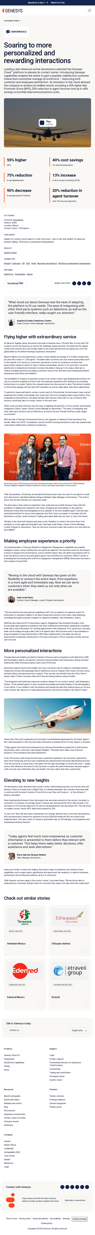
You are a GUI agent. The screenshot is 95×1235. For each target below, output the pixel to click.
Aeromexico (18, 220)
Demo (6, 1070)
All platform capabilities (14, 1062)
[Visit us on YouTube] (82, 1187)
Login (51, 1055)
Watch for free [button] (58, 2)
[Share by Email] (89, 283)
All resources (9, 1110)
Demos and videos (12, 1099)
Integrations (9, 1059)
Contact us (14, 1030)
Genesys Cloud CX (11, 1055)
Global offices (10, 1145)
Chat (28, 263)
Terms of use (11, 1218)
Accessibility (55, 1218)
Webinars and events (13, 1103)
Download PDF (15, 283)
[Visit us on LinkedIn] (62, 1187)
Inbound (7, 263)
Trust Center (9, 1156)
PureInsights (20, 274)
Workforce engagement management (74, 263)
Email (33, 263)
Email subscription (40, 1218)
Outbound (16, 263)
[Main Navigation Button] (89, 10)
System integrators (57, 1103)
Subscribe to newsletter (75, 1200)
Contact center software (14, 1118)
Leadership (8, 1148)
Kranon (30, 274)
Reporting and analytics (47, 263)
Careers (7, 1141)
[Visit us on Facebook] (77, 1187)
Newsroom (8, 1163)
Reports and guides (12, 1096)
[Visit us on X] (72, 1187)
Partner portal (55, 1107)
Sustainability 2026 (12, 1152)
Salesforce (8, 274)
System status (55, 1080)
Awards (7, 1159)
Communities (54, 1069)
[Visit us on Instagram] (67, 1187)
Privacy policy (25, 1218)
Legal (6, 1167)
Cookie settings (79, 1219)
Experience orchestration (14, 1114)
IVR (23, 263)
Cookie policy (46, 1223)
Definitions (8, 1125)
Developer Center (57, 1076)
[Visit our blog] (87, 1187)
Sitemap (66, 1218)
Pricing (7, 1066)
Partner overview (56, 1096)
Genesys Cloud (10, 252)
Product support (56, 1059)
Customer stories (11, 21)
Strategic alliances (57, 1099)
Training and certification (60, 1072)
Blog (6, 1107)
